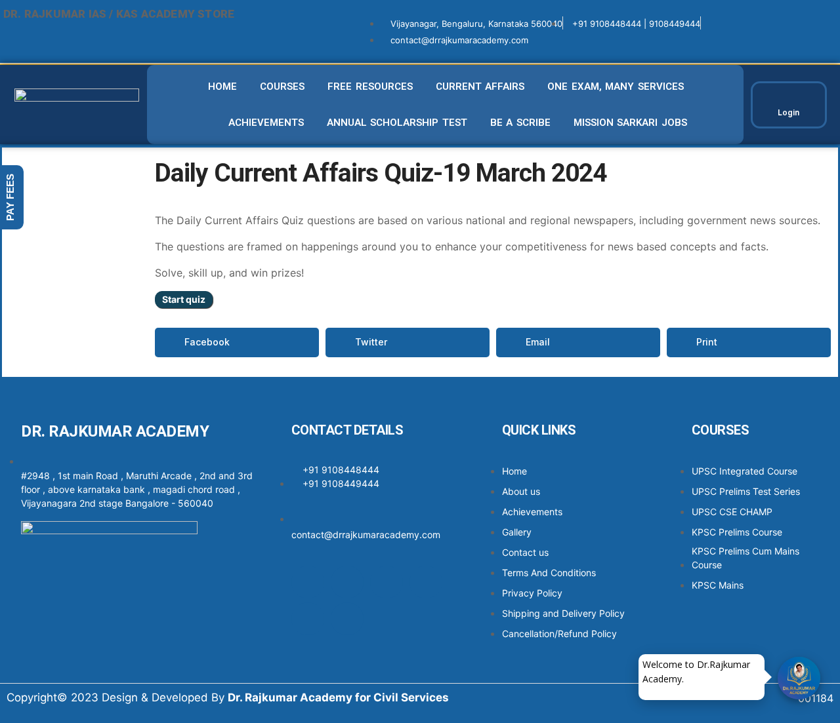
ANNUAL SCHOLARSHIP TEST (397, 122)
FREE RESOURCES (370, 86)
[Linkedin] (426, 582)
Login (788, 112)
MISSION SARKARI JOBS (630, 122)
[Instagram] (347, 582)
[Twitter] (386, 582)
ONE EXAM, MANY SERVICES (615, 86)
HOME (222, 86)
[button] (237, 342)
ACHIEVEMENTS (266, 122)
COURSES (282, 86)
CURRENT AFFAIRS (480, 86)
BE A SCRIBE (520, 122)
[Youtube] (307, 618)
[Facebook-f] (307, 582)
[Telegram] (347, 618)
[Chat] (799, 678)
